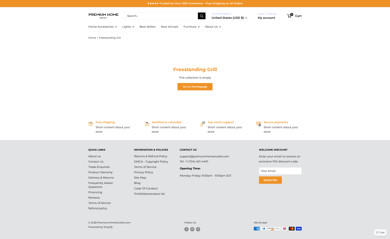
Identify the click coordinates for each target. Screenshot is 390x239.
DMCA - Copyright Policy (151, 161)
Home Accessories (101, 26)
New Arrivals (169, 26)
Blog (137, 183)
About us (94, 156)
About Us (211, 26)
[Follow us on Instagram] (192, 229)
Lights (126, 26)
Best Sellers (148, 26)
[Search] (202, 16)
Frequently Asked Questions (100, 184)
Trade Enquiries (99, 167)
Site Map (140, 177)
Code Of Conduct (146, 188)
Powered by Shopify (100, 227)
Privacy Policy (143, 172)
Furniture (190, 26)
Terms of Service (99, 203)
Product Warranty (100, 172)
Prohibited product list (149, 194)
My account (266, 18)
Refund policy (97, 208)
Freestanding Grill (110, 37)
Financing (95, 192)
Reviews (94, 197)
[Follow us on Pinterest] (198, 229)
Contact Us (95, 161)
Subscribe (270, 180)
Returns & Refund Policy (150, 156)
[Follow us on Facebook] (186, 229)
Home (92, 37)
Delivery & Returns (101, 177)
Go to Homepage (195, 86)
